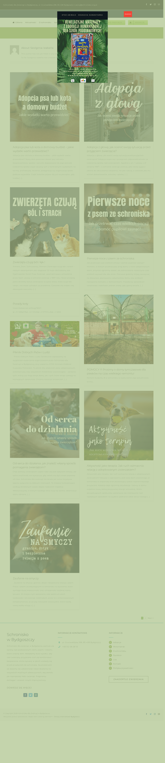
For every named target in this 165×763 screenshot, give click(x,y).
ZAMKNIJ (128, 14)
